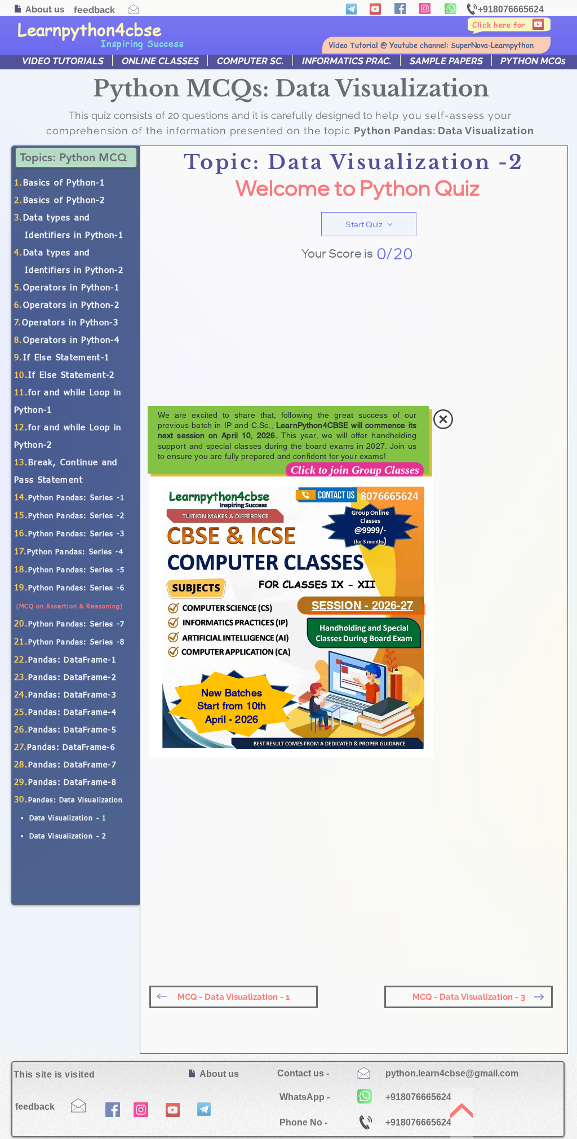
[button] (443, 419)
